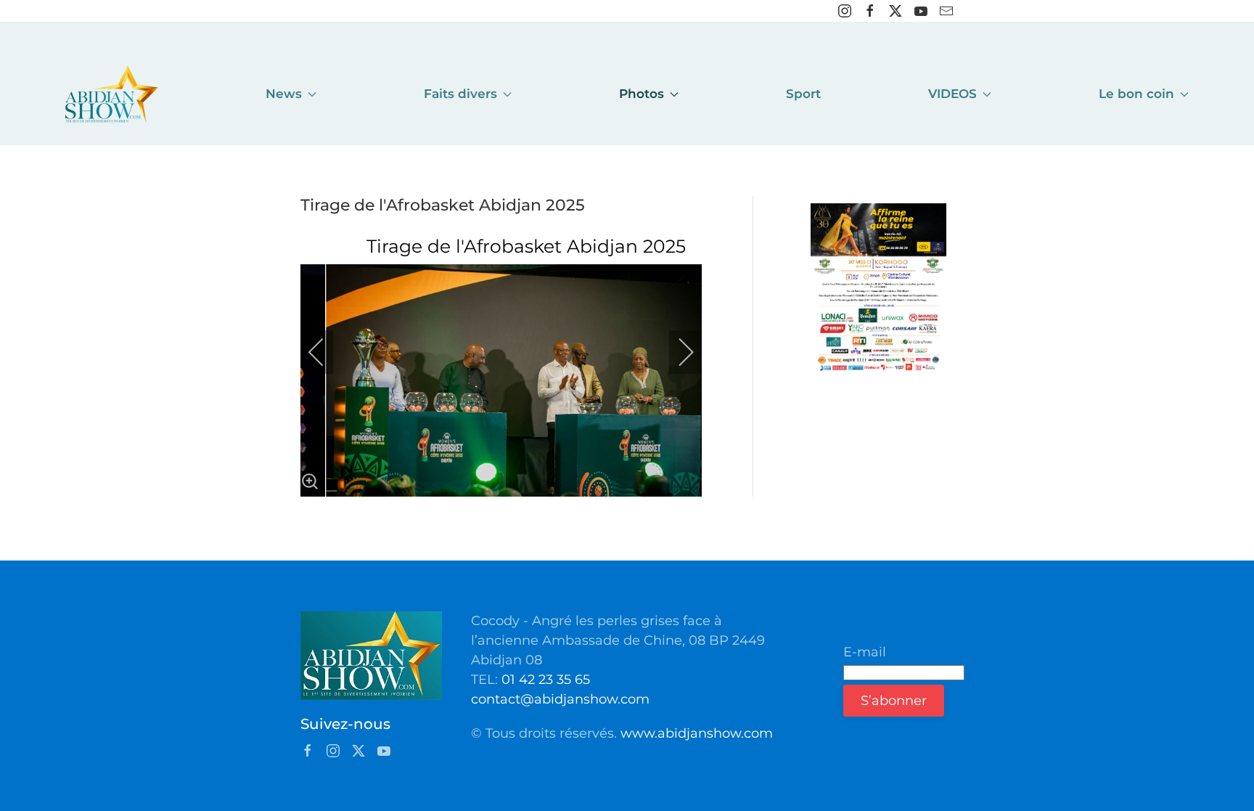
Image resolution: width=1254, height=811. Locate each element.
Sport (803, 93)
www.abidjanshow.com (696, 733)
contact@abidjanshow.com (560, 699)
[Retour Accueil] (111, 94)
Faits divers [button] (460, 93)
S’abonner (894, 701)
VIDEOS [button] (952, 93)
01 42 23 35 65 (545, 680)
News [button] (284, 93)
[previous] (325, 352)
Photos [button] (641, 93)
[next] (676, 352)
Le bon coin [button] (1136, 93)
